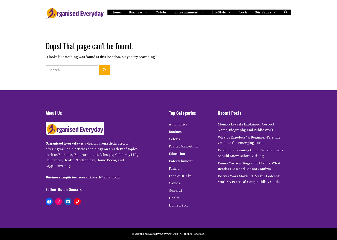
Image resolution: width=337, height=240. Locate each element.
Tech (243, 12)
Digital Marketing (183, 146)
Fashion (175, 168)
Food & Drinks (180, 176)
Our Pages (263, 12)
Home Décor (179, 205)
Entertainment (186, 12)
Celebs (161, 12)
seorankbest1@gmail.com (99, 177)
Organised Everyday (63, 143)
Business (136, 12)
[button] (285, 12)
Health (174, 198)
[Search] (104, 70)
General (175, 190)
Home (116, 12)
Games (174, 183)
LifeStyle (219, 12)
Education (177, 154)
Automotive (178, 124)
